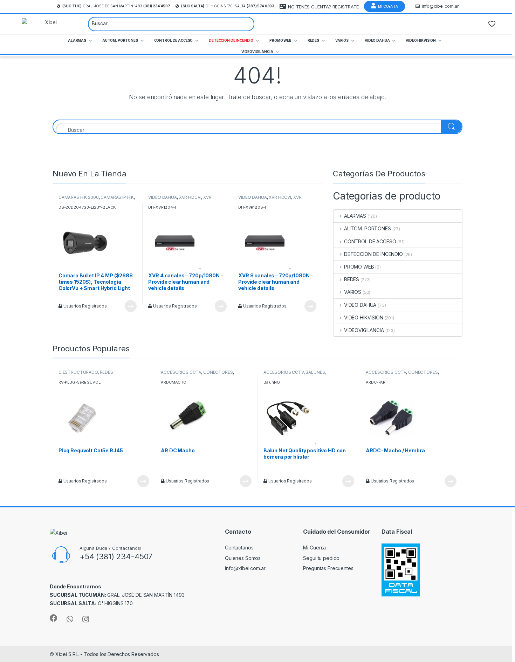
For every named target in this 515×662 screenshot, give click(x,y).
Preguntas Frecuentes (328, 568)
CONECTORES (218, 372)
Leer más (131, 306)
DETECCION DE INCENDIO (373, 254)
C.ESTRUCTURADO (78, 372)
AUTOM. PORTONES (367, 228)
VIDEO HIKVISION (363, 317)
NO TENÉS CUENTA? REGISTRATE (323, 6)
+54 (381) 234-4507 (116, 556)
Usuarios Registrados (84, 306)
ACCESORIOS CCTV (181, 372)
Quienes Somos (243, 558)
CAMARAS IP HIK (117, 197)
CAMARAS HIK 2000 (79, 197)
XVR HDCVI (190, 197)
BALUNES (315, 372)
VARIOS (352, 292)
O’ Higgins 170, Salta (227, 6)
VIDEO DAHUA (162, 197)
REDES (351, 279)
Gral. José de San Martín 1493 (116, 6)
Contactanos (239, 547)
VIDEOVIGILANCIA (364, 330)
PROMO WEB (359, 267)
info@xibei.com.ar (440, 6)
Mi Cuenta (388, 6)
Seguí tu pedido (321, 558)
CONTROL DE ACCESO (370, 241)
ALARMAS (355, 216)
